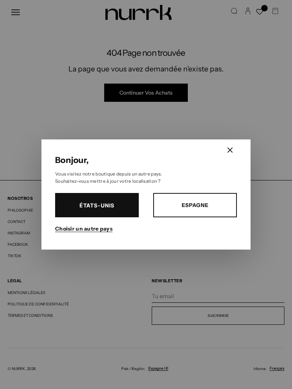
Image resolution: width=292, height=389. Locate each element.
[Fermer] (230, 150)
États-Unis (96, 205)
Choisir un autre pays (84, 228)
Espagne (195, 205)
